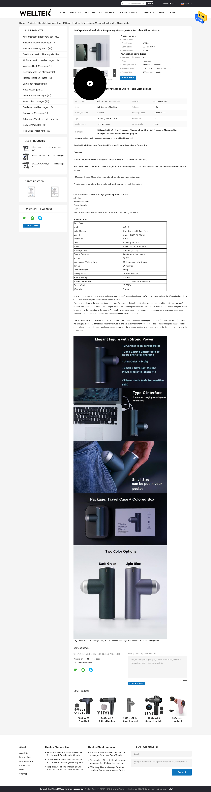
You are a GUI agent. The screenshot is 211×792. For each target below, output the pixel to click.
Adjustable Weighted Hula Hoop (39, 119)
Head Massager (31, 89)
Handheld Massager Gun (49, 23)
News (161, 12)
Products (75, 12)
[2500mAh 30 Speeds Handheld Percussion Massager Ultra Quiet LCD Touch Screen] (154, 705)
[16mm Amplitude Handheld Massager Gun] (26, 148)
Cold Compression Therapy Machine (41, 54)
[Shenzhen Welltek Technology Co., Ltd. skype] (42, 218)
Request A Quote (169, 3)
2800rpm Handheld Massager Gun (117, 641)
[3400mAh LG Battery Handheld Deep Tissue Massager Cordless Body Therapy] (107, 705)
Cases (172, 12)
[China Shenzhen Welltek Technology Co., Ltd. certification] (31, 191)
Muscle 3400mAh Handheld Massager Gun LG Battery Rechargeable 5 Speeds (65, 761)
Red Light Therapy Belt (35, 130)
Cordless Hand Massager (35, 107)
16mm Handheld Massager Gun (90, 641)
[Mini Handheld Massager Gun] (90, 51)
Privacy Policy (45, 789)
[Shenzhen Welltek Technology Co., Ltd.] (35, 12)
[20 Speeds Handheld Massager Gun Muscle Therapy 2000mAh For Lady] (177, 705)
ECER (171, 789)
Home (62, 12)
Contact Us (148, 12)
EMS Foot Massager (33, 83)
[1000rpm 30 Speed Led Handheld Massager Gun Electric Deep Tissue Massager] (83, 705)
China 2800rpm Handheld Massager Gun (68, 789)
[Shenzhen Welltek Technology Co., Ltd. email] (26, 218)
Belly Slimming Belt (32, 125)
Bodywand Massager (33, 113)
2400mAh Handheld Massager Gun (145, 641)
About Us (90, 12)
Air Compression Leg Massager (38, 60)
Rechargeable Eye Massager (37, 72)
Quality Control (128, 12)
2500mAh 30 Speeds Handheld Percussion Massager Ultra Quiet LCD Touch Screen (153, 719)
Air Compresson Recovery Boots (39, 36)
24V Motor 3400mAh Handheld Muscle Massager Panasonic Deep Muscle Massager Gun (107, 754)
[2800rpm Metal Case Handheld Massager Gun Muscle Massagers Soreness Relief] (130, 705)
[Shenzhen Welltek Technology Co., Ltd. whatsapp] (34, 218)
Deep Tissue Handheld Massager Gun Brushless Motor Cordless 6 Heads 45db (65, 768)
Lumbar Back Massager (35, 95)
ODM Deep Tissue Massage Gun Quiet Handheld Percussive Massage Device (107, 768)
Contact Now (128, 77)
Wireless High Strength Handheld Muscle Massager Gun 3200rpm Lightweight (109, 761)
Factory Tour (106, 12)
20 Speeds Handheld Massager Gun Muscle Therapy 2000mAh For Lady (177, 719)
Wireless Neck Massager (35, 66)
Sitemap (23, 774)
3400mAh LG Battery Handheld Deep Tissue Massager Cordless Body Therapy (107, 719)
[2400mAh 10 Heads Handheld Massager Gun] (26, 156)
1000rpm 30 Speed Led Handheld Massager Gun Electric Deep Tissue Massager (83, 719)
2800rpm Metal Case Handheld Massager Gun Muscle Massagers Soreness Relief (130, 719)
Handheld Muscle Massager (37, 42)
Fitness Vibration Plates (35, 78)
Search (150, 3)
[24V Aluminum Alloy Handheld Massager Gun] (26, 165)
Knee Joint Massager (33, 101)
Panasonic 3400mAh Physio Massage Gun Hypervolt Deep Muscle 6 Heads (64, 753)
